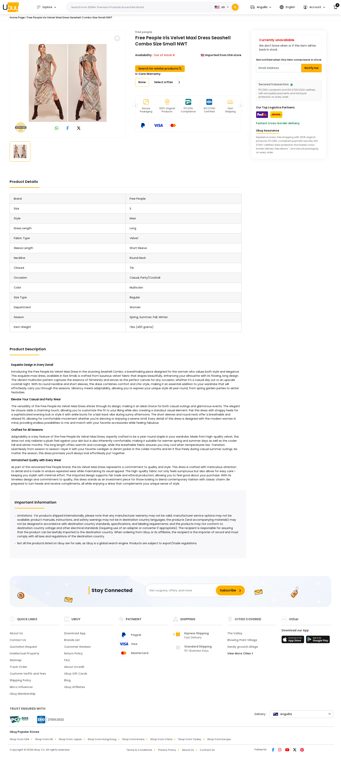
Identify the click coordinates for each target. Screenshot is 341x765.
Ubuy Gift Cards (75, 674)
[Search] (235, 7)
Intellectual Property (24, 653)
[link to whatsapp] (56, 128)
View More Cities (239, 653)
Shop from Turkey (189, 739)
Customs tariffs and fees (28, 674)
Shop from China (161, 739)
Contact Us (18, 640)
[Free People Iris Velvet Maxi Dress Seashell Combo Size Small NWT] (67, 82)
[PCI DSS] (19, 719)
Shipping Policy (20, 680)
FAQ (67, 660)
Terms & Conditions (139, 750)
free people (143, 32)
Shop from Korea (133, 739)
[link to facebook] (67, 128)
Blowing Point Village (242, 640)
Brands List (72, 640)
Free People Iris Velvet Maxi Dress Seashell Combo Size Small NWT (69, 17)
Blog (67, 680)
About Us (16, 633)
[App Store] (293, 641)
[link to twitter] (79, 128)
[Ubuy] (11, 7)
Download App (75, 633)
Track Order (18, 667)
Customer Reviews (77, 647)
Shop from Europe (219, 739)
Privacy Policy (167, 750)
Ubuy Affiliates (74, 687)
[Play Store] (318, 641)
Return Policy (73, 653)
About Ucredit (74, 667)
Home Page (17, 17)
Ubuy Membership (23, 694)
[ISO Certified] (48, 719)
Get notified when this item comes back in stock (288, 60)
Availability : (144, 55)
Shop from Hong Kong (102, 739)
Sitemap (16, 660)
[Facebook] (273, 750)
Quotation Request (23, 647)
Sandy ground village (242, 647)
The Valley (234, 633)
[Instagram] (280, 750)
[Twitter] (295, 750)
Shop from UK (44, 739)
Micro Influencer (21, 687)
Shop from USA (19, 739)
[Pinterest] (302, 750)
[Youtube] (287, 750)
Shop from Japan (70, 739)
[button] (260, 7)
